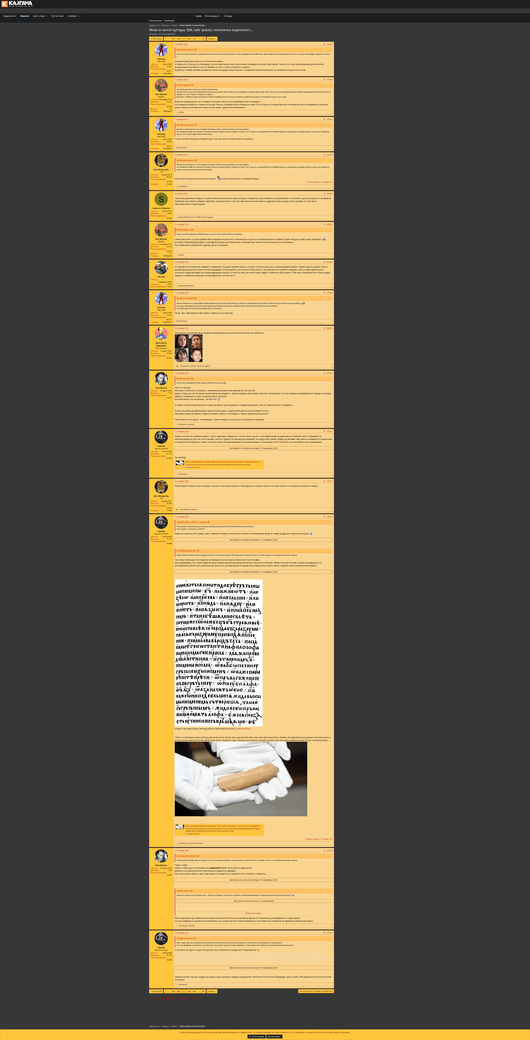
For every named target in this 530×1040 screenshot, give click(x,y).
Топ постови (57, 16)
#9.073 (329, 517)
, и (190, 843)
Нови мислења (155, 20)
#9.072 (329, 481)
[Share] (324, 44)
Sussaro (154, 34)
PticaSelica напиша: (185, 938)
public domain (243, 728)
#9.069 (329, 328)
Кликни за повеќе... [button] (254, 913)
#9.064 (329, 155)
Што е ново (39, 16)
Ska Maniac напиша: (185, 49)
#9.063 (329, 119)
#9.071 (329, 431)
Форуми (24, 16)
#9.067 (329, 262)
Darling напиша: (183, 85)
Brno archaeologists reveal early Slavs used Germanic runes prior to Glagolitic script (225, 825)
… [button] (169, 38)
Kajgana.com (9, 16)
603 (173, 38)
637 (203, 38)
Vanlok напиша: (183, 890)
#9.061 (329, 44)
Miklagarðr (167, 111)
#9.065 (329, 193)
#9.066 (329, 224)
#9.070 (329, 373)
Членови (72, 16)
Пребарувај (169, 20)
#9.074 (329, 850)
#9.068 (329, 293)
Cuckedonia (167, 73)
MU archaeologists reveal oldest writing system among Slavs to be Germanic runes (225, 461)
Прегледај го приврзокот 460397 (191, 529)
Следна (211, 38)
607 (194, 38)
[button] (47, 16)
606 (189, 38)
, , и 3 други (195, 217)
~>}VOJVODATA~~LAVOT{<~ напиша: (191, 522)
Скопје (169, 184)
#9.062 (329, 79)
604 (178, 38)
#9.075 (329, 933)
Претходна (157, 38)
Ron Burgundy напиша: (186, 550)
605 (183, 38)
